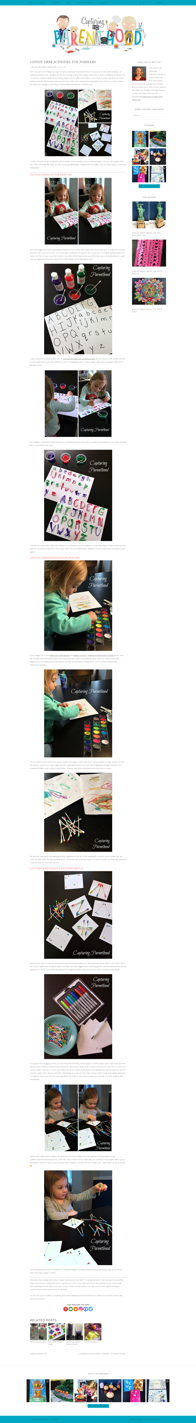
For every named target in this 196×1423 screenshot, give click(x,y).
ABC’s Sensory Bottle (38, 1342)
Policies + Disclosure (40, 1419)
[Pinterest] (65, 1309)
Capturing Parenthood (98, 32)
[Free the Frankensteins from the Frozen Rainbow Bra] (140, 156)
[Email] (70, 1309)
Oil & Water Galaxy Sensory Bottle (73, 1343)
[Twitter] (90, 1309)
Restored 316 (157, 1419)
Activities (35, 67)
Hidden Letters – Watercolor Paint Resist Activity (93, 655)
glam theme (146, 1419)
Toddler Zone (51, 67)
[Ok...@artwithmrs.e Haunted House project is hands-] (140, 139)
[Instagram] (80, 1309)
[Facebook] (85, 1309)
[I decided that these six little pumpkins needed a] (158, 139)
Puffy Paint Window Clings (55, 1343)
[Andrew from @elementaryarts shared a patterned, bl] (140, 174)
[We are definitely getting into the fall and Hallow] (158, 156)
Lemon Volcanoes (91, 1342)
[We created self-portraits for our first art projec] (158, 174)
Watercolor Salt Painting (59, 655)
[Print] (75, 1309)
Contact (55, 1419)
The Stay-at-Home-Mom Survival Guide (79, 359)
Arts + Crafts (42, 67)
